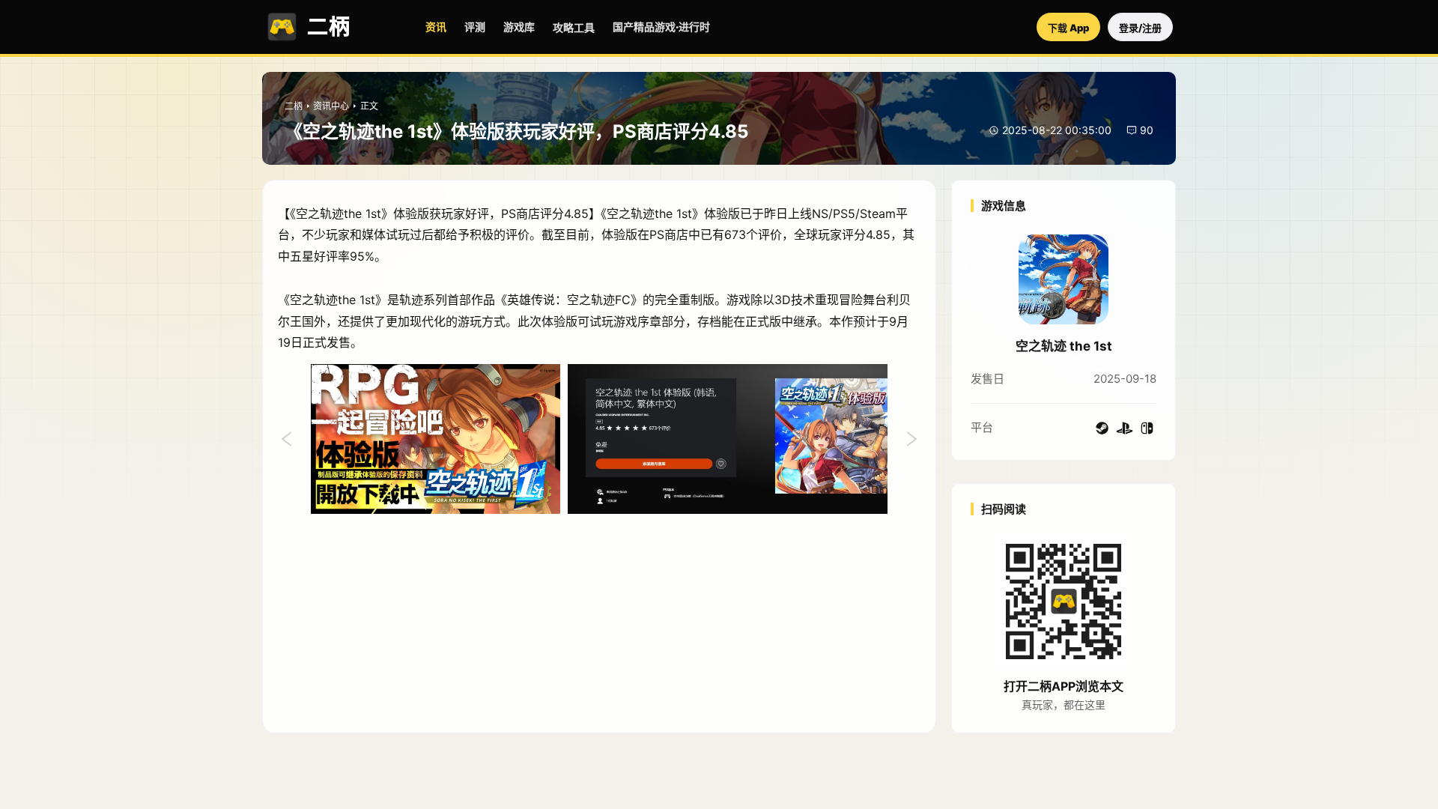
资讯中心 (331, 106)
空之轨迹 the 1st (1064, 346)
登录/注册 (1140, 28)
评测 (474, 26)
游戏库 (519, 26)
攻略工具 (574, 27)
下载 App (1068, 28)
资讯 (435, 26)
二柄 (294, 106)
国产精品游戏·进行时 (661, 26)
